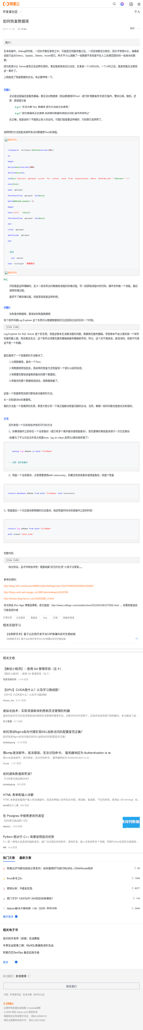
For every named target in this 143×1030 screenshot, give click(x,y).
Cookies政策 (34, 1007)
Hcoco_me (8, 700)
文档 (6, 994)
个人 (137, 11)
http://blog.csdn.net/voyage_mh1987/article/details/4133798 (36, 592)
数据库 (34, 617)
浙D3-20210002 (37, 1020)
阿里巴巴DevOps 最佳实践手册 (21, 952)
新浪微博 (21, 976)
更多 (5, 962)
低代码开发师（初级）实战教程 (21, 938)
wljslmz (6, 826)
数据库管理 (68, 617)
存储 (55, 617)
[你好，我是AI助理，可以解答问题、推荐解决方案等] (122, 4)
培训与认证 (39, 994)
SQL (45, 617)
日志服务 (20, 617)
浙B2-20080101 (39, 1016)
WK (5, 847)
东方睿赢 (7, 721)
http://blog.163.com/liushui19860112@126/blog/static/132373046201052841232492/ (48, 586)
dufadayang (9, 742)
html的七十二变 (10, 805)
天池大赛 (27, 994)
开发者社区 (15, 994)
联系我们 (71, 986)
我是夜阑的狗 (9, 679)
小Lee (6, 763)
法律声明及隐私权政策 (15, 1007)
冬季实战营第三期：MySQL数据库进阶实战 (28, 945)
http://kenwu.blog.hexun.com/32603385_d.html (29, 598)
